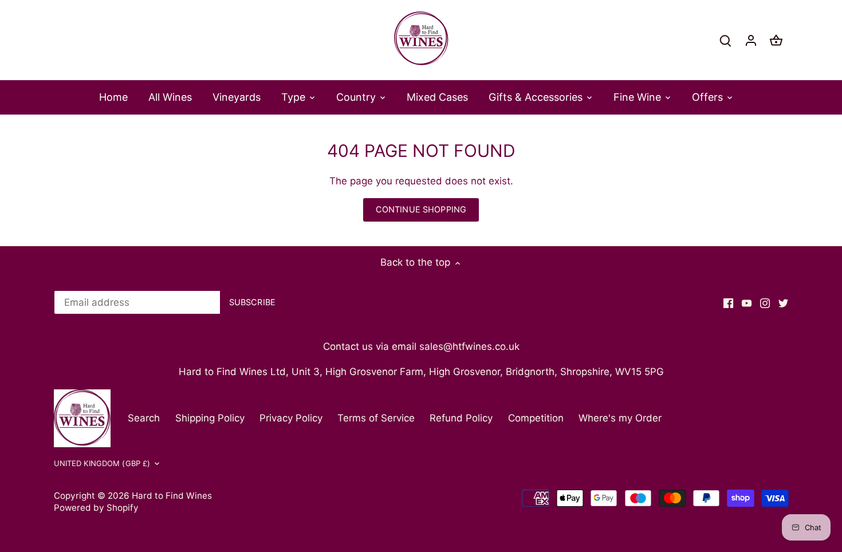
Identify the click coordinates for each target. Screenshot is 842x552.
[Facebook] (728, 303)
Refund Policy (461, 418)
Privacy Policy (290, 418)
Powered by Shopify (96, 507)
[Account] (751, 40)
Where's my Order (620, 418)
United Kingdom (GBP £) (102, 463)
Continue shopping (421, 209)
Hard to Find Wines (172, 495)
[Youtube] (746, 303)
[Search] (725, 40)
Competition (536, 418)
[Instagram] (765, 303)
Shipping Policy (210, 418)
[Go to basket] (776, 40)
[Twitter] (783, 303)
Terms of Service (376, 418)
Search (144, 418)
